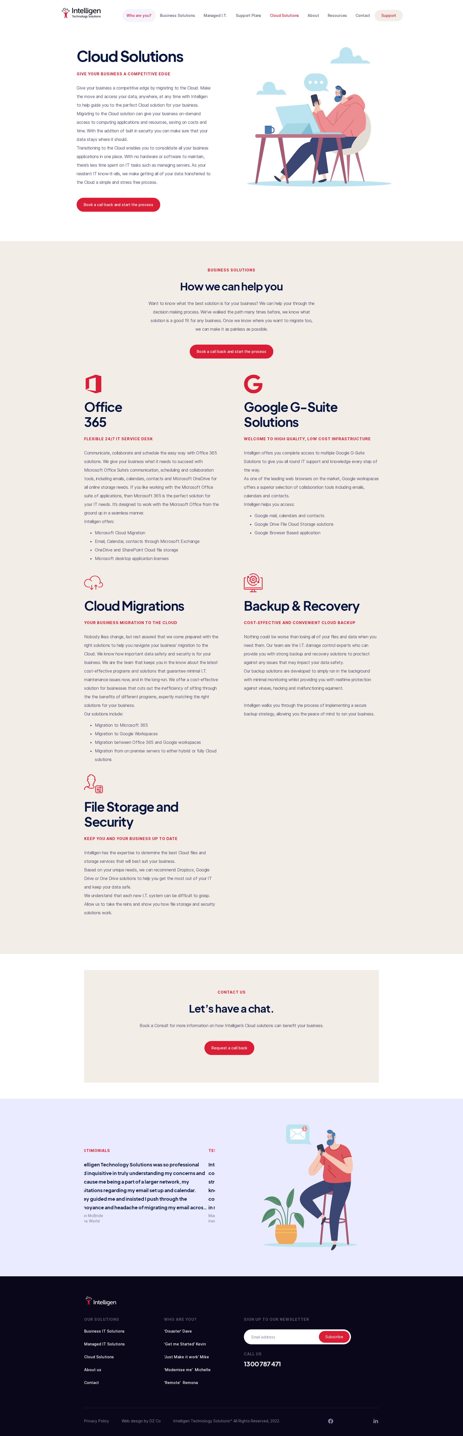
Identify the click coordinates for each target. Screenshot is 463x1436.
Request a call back (229, 1048)
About (313, 15)
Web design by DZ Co (141, 1421)
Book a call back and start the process (118, 204)
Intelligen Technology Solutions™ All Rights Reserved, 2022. (226, 1421)
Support (388, 15)
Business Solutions (177, 15)
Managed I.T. (215, 15)
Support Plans (248, 15)
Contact (363, 15)
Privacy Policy (96, 1421)
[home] (81, 13)
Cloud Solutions (284, 15)
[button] (139, 15)
